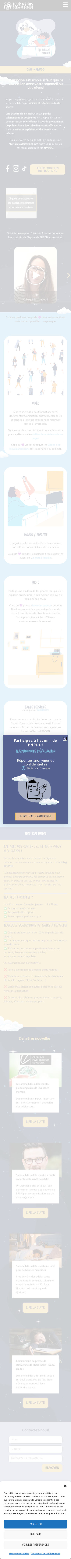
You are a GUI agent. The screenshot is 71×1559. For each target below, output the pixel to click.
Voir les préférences (35, 1545)
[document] (35, 779)
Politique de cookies (19, 1554)
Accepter (36, 1524)
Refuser (35, 1534)
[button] (65, 1486)
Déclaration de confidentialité (45, 1554)
